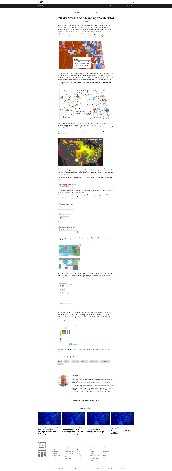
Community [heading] (67, 442)
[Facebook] (39, 453)
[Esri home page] (40, 2)
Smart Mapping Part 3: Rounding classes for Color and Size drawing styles (72, 431)
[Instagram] (42, 456)
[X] (42, 453)
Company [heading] (92, 442)
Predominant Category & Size (76, 127)
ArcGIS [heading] (53, 442)
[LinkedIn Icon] (73, 357)
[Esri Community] (39, 456)
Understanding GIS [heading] (81, 442)
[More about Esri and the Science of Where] (42, 446)
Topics (119, 5)
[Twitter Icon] (67, 357)
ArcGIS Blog (41, 5)
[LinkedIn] (45, 453)
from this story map (64, 133)
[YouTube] (45, 456)
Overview (112, 5)
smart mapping (103, 123)
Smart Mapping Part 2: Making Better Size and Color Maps (47, 431)
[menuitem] (57, 446)
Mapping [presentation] (56, 427)
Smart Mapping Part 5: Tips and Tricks (121, 432)
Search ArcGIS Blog (128, 5)
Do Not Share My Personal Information (116, 468)
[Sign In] (133, 1)
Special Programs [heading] (107, 442)
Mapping (86, 12)
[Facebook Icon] (70, 357)
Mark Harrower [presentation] (49, 427)
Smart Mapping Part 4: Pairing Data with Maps (95, 430)
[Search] (129, 2)
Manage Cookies (100, 468)
